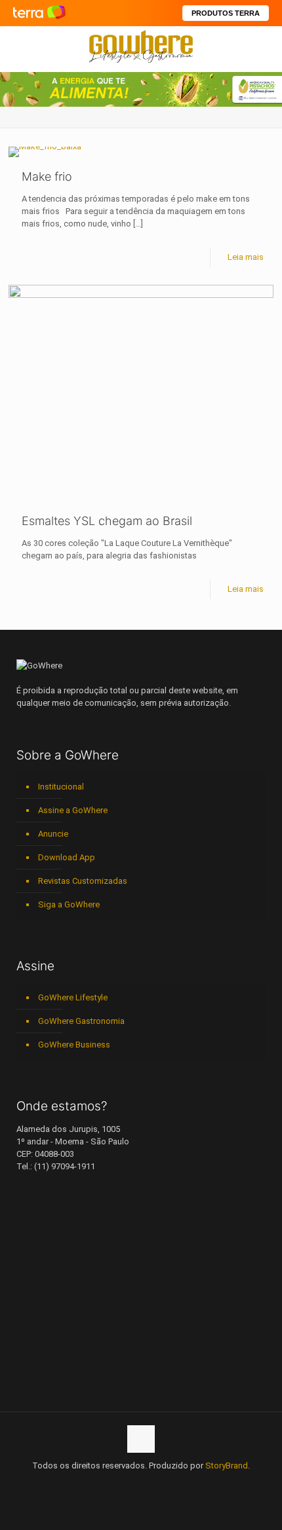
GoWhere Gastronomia (81, 1021)
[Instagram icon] (141, 1484)
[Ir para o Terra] (39, 12)
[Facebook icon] (100, 1484)
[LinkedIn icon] (127, 1484)
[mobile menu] (264, 46)
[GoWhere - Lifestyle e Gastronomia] (141, 45)
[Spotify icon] (155, 1484)
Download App (66, 857)
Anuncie (53, 834)
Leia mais (246, 257)
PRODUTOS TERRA (225, 13)
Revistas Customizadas (82, 881)
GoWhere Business (74, 1044)
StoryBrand (226, 1465)
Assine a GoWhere (73, 810)
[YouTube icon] (114, 1484)
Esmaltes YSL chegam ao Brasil (107, 521)
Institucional (61, 787)
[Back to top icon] (141, 1439)
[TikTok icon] (183, 1484)
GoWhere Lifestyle (73, 997)
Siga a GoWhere (69, 904)
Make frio (47, 176)
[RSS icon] (169, 1484)
